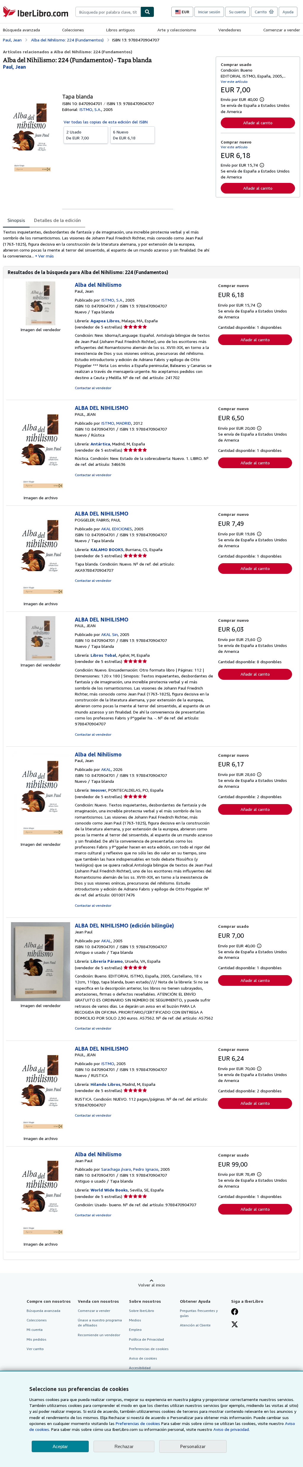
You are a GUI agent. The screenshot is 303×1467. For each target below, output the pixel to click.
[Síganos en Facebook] (234, 1312)
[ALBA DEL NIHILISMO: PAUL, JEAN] (40, 491)
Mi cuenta (35, 1329)
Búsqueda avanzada (21, 29)
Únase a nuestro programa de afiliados (100, 1322)
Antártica (100, 443)
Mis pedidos (36, 1339)
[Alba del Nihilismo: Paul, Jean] (40, 323)
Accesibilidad (140, 1367)
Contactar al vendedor (93, 388)
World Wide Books (109, 1189)
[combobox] (108, 12)
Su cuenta (237, 11)
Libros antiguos (120, 29)
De (77, 134)
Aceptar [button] (60, 1446)
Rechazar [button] (124, 1446)
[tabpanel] (107, 244)
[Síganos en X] (234, 1325)
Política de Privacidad (146, 1339)
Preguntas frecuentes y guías (199, 1313)
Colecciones (73, 29)
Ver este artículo (234, 81)
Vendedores (229, 29)
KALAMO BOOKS (107, 549)
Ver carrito (35, 1349)
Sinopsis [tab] (16, 220)
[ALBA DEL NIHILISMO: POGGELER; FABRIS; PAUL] (40, 597)
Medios (135, 1320)
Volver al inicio (151, 1284)
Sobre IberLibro (141, 1310)
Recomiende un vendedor (99, 1335)
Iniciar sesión (209, 11)
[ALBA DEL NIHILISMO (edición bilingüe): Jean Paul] (40, 999)
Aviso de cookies (143, 1358)
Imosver (98, 790)
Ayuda (288, 11)
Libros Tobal (103, 655)
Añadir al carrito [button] (258, 122)
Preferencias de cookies (138, 1423)
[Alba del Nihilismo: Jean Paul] (40, 1238)
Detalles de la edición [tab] (57, 220)
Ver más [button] (46, 255)
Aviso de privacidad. (231, 1429)
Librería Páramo (107, 961)
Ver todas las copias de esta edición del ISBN (106, 121)
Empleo (135, 1329)
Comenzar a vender (281, 29)
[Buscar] (147, 12)
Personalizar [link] (193, 1446)
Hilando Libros (105, 1084)
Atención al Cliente (195, 1325)
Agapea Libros (105, 320)
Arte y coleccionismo (176, 29)
